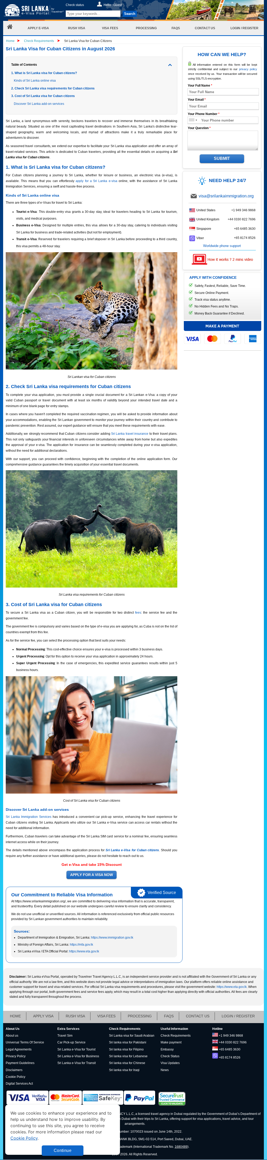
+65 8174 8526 (245, 238)
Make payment (171, 1042)
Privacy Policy (16, 1056)
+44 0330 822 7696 (242, 219)
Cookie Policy (15, 1077)
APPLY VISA (43, 1016)
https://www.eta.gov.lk (84, 951)
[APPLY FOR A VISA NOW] (91, 875)
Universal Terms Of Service (25, 1042)
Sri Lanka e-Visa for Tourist (76, 1049)
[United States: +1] (191, 120)
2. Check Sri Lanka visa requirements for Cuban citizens (53, 88)
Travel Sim (64, 1035)
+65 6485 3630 (245, 229)
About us (12, 1035)
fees (138, 612)
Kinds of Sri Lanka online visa (35, 80)
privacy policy (248, 69)
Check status (75, 5)
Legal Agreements (19, 1049)
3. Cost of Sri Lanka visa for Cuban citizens (43, 96)
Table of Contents (24, 65)
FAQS (169, 1016)
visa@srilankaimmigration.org (226, 196)
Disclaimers (14, 1070)
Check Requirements (39, 41)
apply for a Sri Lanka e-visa (96, 181)
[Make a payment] (222, 332)
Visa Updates (170, 1063)
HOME (15, 1016)
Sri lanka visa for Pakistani (127, 1042)
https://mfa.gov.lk (81, 944)
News (165, 1070)
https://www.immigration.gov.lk (112, 937)
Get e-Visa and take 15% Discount (92, 864)
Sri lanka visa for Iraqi (124, 1070)
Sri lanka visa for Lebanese (128, 1056)
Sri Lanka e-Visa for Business (78, 1056)
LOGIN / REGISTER (238, 1016)
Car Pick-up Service (71, 1042)
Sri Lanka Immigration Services (28, 817)
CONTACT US (197, 1016)
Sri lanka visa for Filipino (126, 1049)
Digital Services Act (19, 1083)
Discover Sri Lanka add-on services (39, 104)
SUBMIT (222, 158)
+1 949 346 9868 (243, 210)
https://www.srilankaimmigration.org (33, 11)
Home (10, 41)
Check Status (170, 1056)
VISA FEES (106, 1016)
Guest (117, 5)
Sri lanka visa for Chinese (127, 1063)
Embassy (167, 1049)
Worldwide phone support (222, 246)
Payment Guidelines (20, 1063)
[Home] (10, 28)
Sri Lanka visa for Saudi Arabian (131, 1035)
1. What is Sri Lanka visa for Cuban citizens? (44, 73)
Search (129, 14)
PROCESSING (140, 1016)
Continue (62, 1150)
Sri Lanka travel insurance (129, 434)
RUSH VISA (75, 1016)
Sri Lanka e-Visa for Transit (76, 1063)
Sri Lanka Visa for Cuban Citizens (88, 41)
